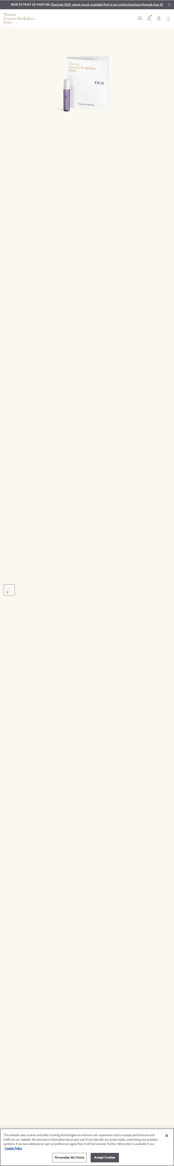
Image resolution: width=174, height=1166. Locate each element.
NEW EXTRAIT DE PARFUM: (87, 5)
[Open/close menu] (167, 19)
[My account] (149, 18)
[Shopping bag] (159, 18)
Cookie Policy (13, 1148)
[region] (87, 1147)
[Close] (169, 5)
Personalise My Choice (69, 1157)
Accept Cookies (104, 1157)
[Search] (140, 18)
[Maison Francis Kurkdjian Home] (19, 18)
